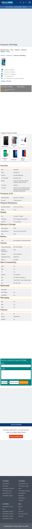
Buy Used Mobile (17, 7)
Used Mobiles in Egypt (7, 495)
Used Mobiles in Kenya (7, 518)
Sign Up (24, 7)
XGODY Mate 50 (14, 145)
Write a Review (21, 86)
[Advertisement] (16, 25)
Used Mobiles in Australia (8, 488)
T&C (19, 514)
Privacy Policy (24, 514)
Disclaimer (20, 516)
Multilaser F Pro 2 (5, 159)
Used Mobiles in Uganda (7, 514)
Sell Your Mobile (9, 7)
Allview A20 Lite (13, 160)
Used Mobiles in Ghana (7, 516)
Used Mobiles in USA (7, 491)
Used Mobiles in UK (6, 493)
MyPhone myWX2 (23, 159)
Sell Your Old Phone (16, 425)
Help (19, 509)
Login (25, 2)
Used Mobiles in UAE (23, 483)
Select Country (21, 2)
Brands (3, 55)
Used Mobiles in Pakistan (24, 491)
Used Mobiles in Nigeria (7, 511)
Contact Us (20, 511)
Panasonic (9, 55)
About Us (20, 506)
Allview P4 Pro (5, 146)
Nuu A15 (23, 144)
